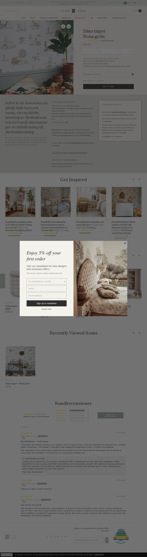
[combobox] (45, 281)
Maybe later (47, 309)
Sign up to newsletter (47, 303)
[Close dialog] (124, 243)
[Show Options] (64, 281)
